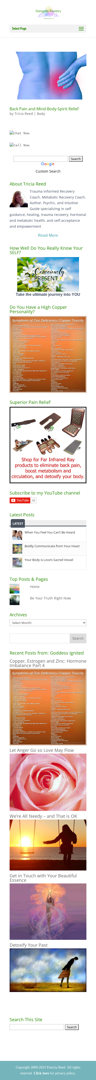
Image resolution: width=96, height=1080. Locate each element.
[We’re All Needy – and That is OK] (48, 869)
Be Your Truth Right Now (50, 598)
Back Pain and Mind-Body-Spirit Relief (44, 109)
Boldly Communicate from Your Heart (52, 546)
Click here (41, 1073)
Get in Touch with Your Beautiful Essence (43, 878)
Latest (18, 523)
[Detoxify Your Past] (48, 990)
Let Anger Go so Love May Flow (42, 750)
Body (41, 113)
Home (35, 586)
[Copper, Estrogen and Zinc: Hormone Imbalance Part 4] (48, 744)
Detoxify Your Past (29, 945)
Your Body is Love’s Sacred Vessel (49, 560)
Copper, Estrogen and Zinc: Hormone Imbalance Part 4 (48, 663)
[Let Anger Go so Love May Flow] (48, 809)
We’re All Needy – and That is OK (43, 816)
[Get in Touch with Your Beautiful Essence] (48, 938)
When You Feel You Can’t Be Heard (50, 532)
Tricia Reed (24, 113)
